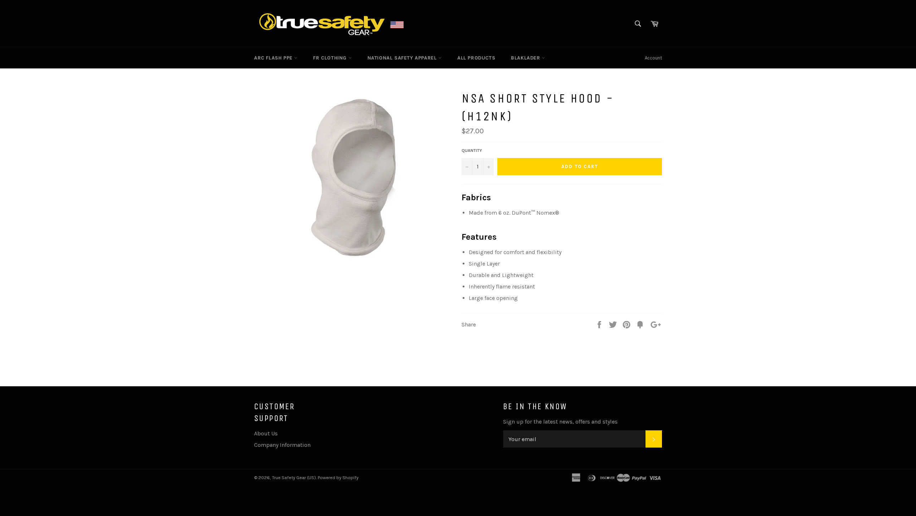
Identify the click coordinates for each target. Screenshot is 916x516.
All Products (476, 58)
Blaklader (526, 58)
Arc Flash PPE (274, 58)
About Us (266, 433)
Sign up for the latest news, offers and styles (560, 421)
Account (653, 58)
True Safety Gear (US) (294, 477)
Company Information (282, 444)
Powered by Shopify (338, 477)
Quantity (472, 150)
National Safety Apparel (402, 58)
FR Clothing (330, 58)
